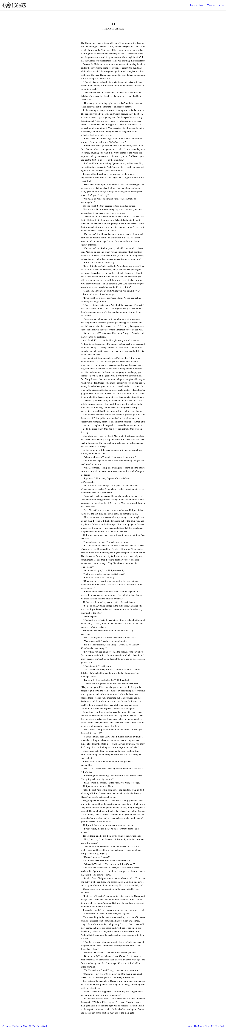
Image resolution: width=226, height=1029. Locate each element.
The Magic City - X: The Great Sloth (24, 1026)
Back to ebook (197, 5)
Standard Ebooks (14, 5)
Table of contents (215, 5)
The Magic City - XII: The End (206, 1026)
